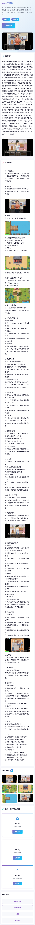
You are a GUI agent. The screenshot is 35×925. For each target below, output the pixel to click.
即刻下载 (17, 832)
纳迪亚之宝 (18, 901)
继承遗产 (18, 920)
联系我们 (17, 883)
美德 (18, 914)
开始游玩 (9, 25)
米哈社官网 (18, 908)
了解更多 (17, 858)
